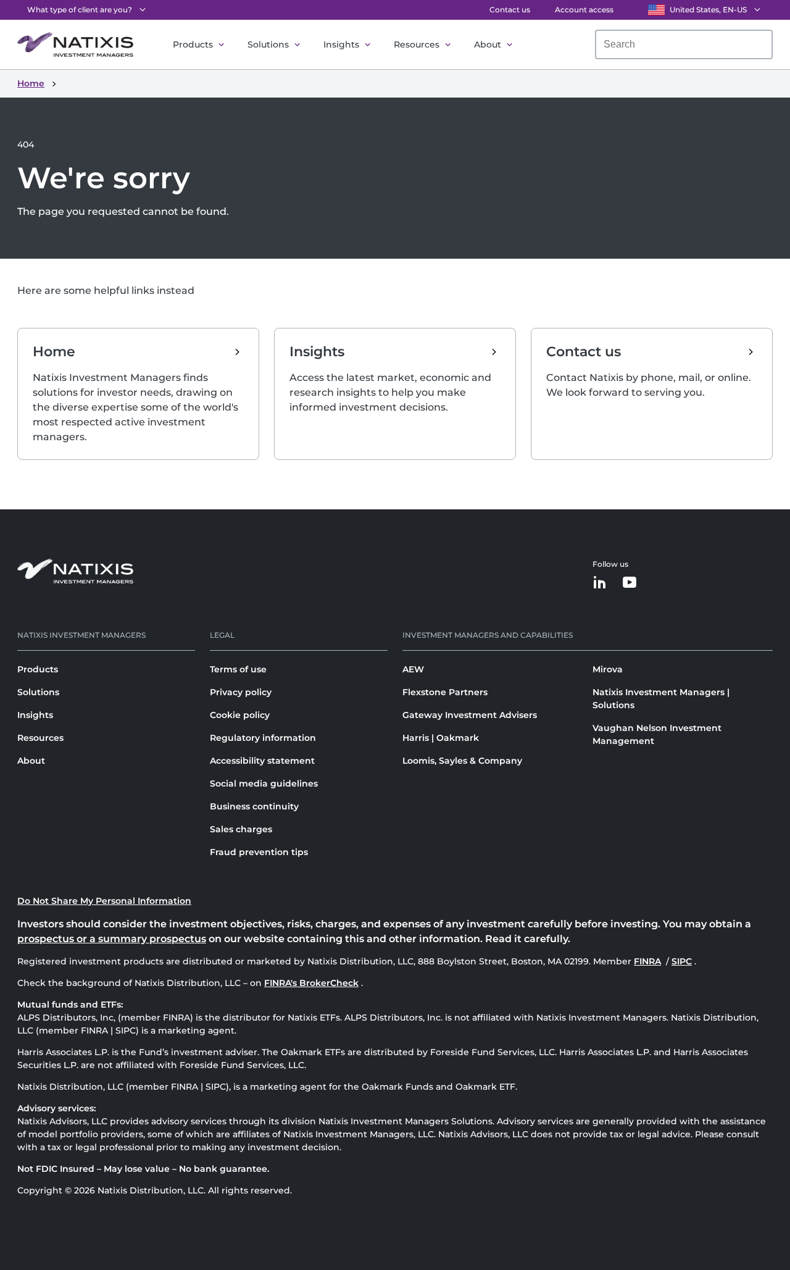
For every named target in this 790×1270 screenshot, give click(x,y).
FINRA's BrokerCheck (311, 982)
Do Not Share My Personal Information (104, 900)
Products (193, 44)
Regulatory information (263, 737)
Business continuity (254, 806)
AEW (413, 669)
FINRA (648, 961)
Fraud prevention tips (259, 852)
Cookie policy (240, 715)
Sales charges (241, 829)
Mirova (607, 669)
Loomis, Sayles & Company (462, 760)
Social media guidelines (264, 783)
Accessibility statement (262, 760)
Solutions (268, 44)
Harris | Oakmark (440, 737)
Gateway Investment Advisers (469, 715)
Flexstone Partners (445, 692)
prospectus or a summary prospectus (111, 939)
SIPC (683, 961)
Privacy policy (241, 692)
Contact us (509, 9)
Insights (341, 44)
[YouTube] (629, 583)
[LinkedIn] (599, 583)
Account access (584, 9)
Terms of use (238, 669)
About (487, 44)
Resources (416, 44)
